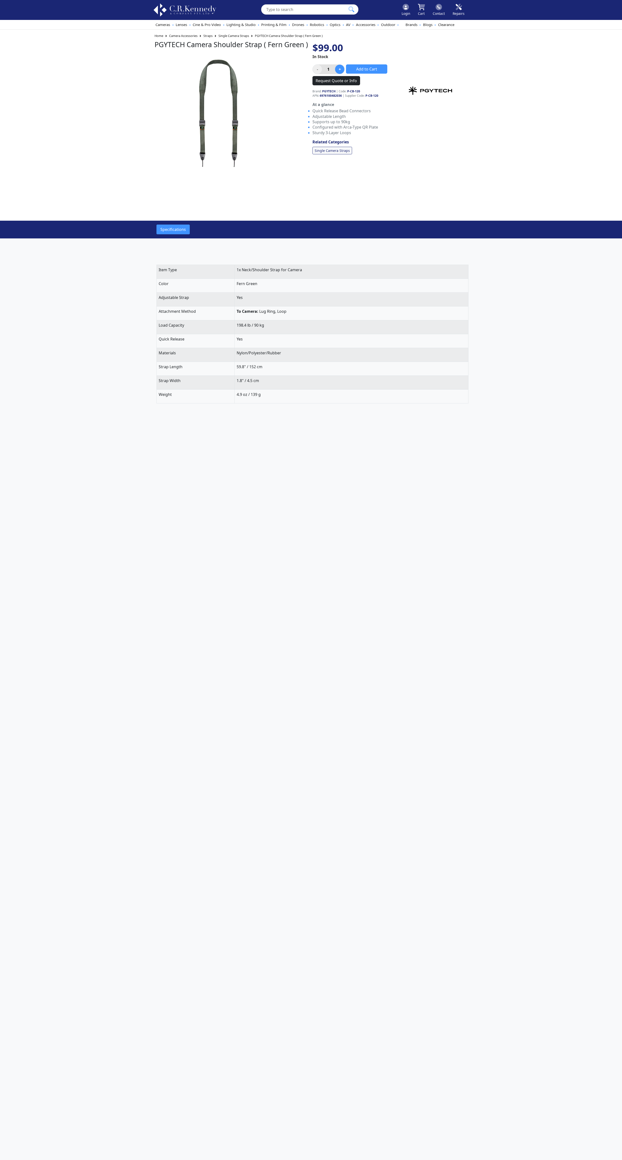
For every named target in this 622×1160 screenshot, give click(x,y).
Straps (208, 36)
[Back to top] (615, 1153)
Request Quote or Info (336, 80)
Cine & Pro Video (207, 24)
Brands (411, 24)
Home (159, 36)
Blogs (427, 24)
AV (348, 24)
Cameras (163, 24)
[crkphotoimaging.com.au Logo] (185, 10)
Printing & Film (273, 24)
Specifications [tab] (173, 229)
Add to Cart (366, 69)
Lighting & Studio (241, 24)
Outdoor (388, 24)
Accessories (365, 24)
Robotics (317, 24)
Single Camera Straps (233, 36)
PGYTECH (329, 91)
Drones (298, 24)
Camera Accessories (183, 36)
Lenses (181, 24)
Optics (335, 24)
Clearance (446, 24)
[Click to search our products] (351, 9)
